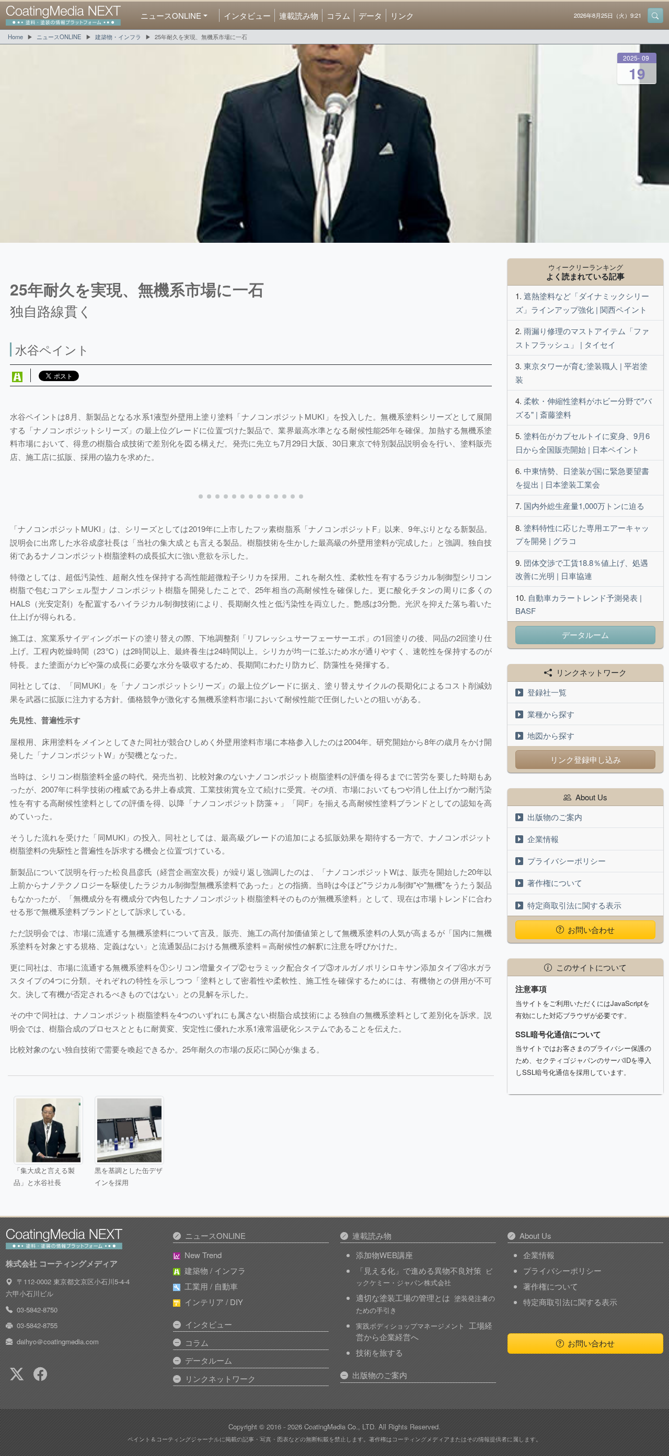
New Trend (203, 1254)
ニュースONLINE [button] (171, 15)
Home (15, 36)
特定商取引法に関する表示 (574, 904)
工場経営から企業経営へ (424, 1331)
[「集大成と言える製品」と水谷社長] (48, 1130)
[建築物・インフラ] (17, 375)
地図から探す (550, 735)
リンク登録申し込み (585, 759)
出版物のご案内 (554, 816)
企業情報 (543, 838)
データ (370, 15)
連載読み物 (298, 15)
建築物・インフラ (118, 36)
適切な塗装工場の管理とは (425, 1303)
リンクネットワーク (220, 1378)
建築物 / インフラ (215, 1270)
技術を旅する (379, 1352)
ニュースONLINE (59, 36)
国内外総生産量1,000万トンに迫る (584, 505)
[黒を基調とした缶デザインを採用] (129, 1130)
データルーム (585, 634)
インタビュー (247, 15)
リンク (402, 15)
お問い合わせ (591, 929)
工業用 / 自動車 (211, 1286)
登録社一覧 (547, 691)
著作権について (554, 882)
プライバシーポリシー (566, 860)
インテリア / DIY (213, 1301)
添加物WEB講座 (384, 1254)
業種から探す (550, 713)
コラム (338, 15)
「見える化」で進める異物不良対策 (424, 1276)
